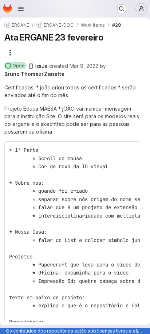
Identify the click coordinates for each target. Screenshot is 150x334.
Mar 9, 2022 (84, 66)
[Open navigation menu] (21, 9)
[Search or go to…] (121, 8)
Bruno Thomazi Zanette (34, 74)
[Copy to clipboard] (131, 150)
